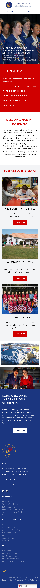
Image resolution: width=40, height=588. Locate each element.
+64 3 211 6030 (8, 479)
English (24, 586)
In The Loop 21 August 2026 (16, 96)
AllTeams (33, 580)
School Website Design (18, 580)
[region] (20, 39)
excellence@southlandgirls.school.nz (18, 484)
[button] (20, 354)
